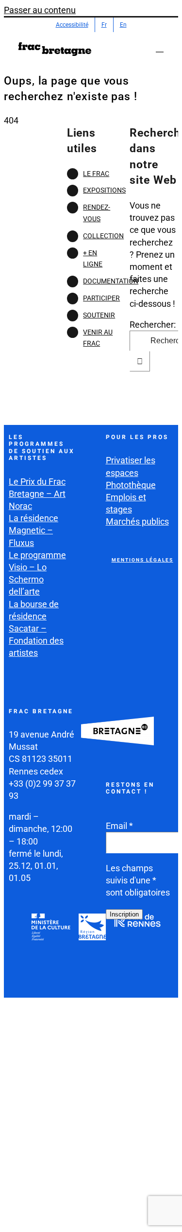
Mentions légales (142, 560)
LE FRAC (96, 173)
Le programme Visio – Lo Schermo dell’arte (37, 573)
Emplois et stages (126, 503)
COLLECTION (103, 236)
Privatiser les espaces (130, 466)
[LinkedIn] (114, 978)
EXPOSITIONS (104, 190)
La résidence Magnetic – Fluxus (33, 530)
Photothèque (131, 485)
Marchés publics (137, 521)
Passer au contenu (40, 10)
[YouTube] (160, 954)
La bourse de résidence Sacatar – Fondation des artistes (36, 628)
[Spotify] (137, 978)
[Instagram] (137, 954)
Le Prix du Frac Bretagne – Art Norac (37, 493)
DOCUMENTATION (110, 281)
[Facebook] (114, 954)
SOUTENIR (99, 315)
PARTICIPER (101, 298)
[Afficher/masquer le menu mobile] (160, 47)
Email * (119, 826)
